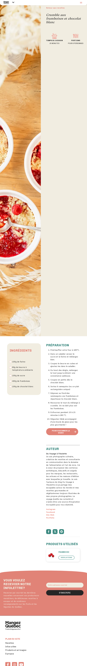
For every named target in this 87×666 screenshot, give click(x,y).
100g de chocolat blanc (22, 387)
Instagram (50, 509)
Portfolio (50, 518)
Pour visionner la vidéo (61, 432)
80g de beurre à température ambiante (22, 368)
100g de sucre (18, 376)
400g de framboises (21, 381)
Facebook (50, 512)
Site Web (50, 515)
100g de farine (18, 362)
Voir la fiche (66, 557)
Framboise (63, 552)
